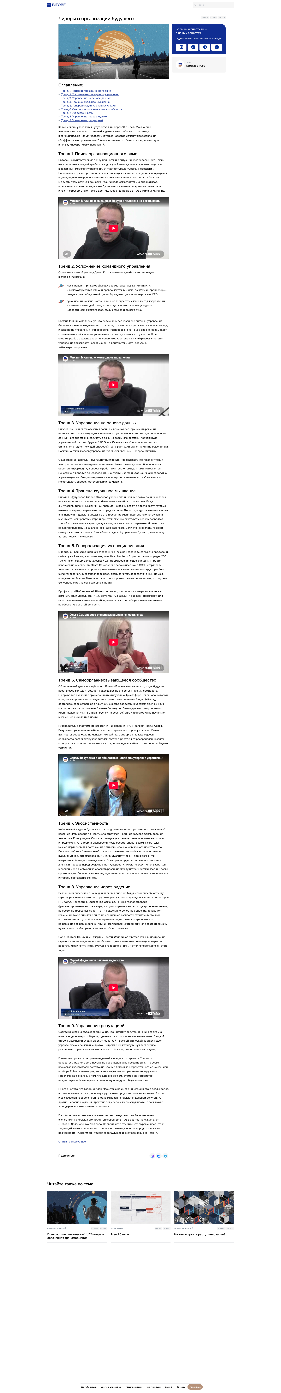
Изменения (195, 1387)
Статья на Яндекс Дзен (72, 1141)
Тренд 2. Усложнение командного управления (90, 94)
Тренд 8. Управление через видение (84, 116)
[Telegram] (165, 1156)
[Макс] (152, 1156)
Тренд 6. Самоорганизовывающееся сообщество (92, 109)
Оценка (168, 1387)
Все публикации (88, 1387)
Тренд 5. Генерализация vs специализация (88, 105)
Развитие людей (134, 1387)
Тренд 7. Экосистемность (77, 113)
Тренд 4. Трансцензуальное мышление (85, 102)
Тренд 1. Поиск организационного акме (86, 90)
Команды (181, 1387)
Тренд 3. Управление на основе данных (85, 98)
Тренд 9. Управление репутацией (82, 120)
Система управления (111, 1387)
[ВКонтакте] (159, 1156)
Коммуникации (153, 1387)
